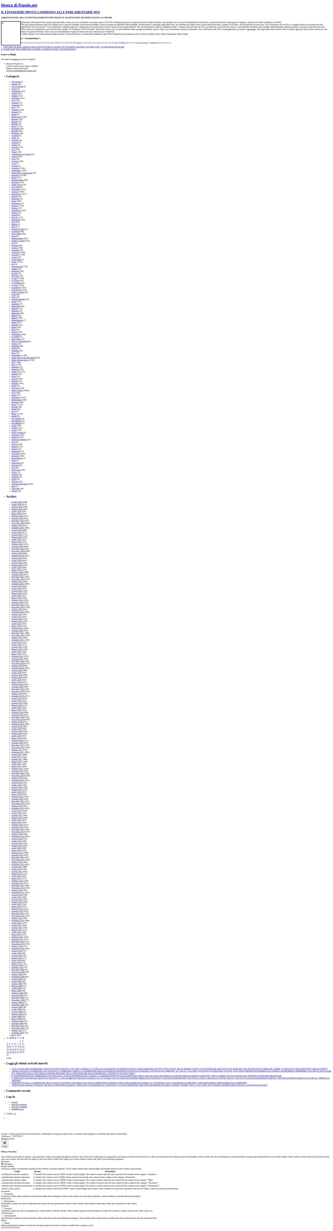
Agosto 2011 (16, 923)
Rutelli (14, 416)
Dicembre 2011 (17, 913)
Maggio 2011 (16, 930)
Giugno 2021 (16, 647)
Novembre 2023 (18, 579)
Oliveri (14, 348)
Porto (13, 376)
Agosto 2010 (16, 951)
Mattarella (15, 313)
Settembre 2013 (17, 864)
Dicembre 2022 (17, 605)
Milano (14, 318)
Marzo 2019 (16, 710)
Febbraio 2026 (17, 516)
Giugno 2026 (16, 507)
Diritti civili (16, 185)
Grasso (14, 257)
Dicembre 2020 (17, 661)
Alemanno (15, 91)
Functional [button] (5, 1191)
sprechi (14, 444)
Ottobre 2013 (16, 862)
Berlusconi (15, 117)
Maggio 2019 (17, 705)
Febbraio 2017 (17, 768)
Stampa (14, 446)
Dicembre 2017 (17, 745)
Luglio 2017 (16, 757)
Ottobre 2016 (16, 778)
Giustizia (15, 252)
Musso (14, 327)
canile (13, 138)
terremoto (15, 456)
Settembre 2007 (17, 1033)
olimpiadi (15, 346)
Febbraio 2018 (17, 740)
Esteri (13, 201)
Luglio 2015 (16, 813)
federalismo (16, 210)
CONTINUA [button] (17, 1136)
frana (13, 236)
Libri (13, 297)
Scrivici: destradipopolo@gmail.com (21, 71)
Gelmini (14, 245)
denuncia (15, 175)
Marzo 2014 (16, 850)
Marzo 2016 (16, 794)
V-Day (14, 472)
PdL (13, 365)
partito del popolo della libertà (23, 358)
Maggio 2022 (17, 621)
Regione (14, 402)
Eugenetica (16, 203)
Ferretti (14, 215)
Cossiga (14, 166)
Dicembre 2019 (17, 689)
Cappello (15, 140)
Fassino (14, 208)
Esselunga (15, 199)
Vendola (14, 477)
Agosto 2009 (16, 979)
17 (8, 1049)
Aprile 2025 (16, 539)
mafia (13, 301)
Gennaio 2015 (17, 827)
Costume (15, 168)
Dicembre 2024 (17, 549)
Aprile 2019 (16, 708)
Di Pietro (15, 182)
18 (10, 1049)
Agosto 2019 (16, 698)
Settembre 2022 (17, 612)
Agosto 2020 (16, 670)
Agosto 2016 (16, 783)
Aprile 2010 (16, 960)
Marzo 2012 (16, 906)
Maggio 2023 (17, 593)
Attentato (15, 110)
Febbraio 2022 (17, 628)
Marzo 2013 (16, 878)
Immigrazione (17, 266)
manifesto (15, 304)
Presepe (14, 381)
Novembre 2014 (18, 832)
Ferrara (14, 213)
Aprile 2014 (16, 848)
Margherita (15, 306)
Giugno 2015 (16, 815)
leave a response (142, 43)
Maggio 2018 (17, 733)
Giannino (15, 250)
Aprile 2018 (16, 736)
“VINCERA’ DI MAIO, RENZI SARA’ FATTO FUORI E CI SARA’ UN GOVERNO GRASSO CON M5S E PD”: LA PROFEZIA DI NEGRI (63, 47)
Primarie (14, 383)
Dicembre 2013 (17, 857)
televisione (15, 453)
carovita (14, 147)
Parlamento (16, 355)
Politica (14, 372)
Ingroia (14, 273)
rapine (14, 395)
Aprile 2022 (16, 624)
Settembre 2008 (17, 1005)
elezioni (14, 192)
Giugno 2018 (16, 731)
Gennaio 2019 (17, 715)
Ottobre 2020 (16, 666)
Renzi (13, 404)
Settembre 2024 (17, 556)
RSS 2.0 (123, 43)
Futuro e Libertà (18, 241)
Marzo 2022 (16, 626)
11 (10, 1046)
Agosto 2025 (16, 530)
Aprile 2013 (16, 876)
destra (13, 178)
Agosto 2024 (16, 558)
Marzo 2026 (16, 514)
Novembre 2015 (18, 804)
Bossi (13, 126)
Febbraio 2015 (17, 825)
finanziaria (15, 220)
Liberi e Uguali (17, 292)
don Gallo (15, 187)
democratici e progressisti (21, 173)
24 (8, 1052)
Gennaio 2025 (17, 546)
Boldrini (14, 124)
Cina (13, 159)
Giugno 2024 (16, 563)
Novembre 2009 (18, 972)
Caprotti (14, 142)
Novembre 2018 (18, 719)
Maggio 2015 (17, 818)
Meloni (14, 316)
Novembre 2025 (18, 523)
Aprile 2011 (16, 932)
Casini (14, 152)
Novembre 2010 (18, 944)
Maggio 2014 (17, 846)
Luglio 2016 (16, 785)
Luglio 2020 (16, 673)
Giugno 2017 (16, 759)
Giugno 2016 (16, 787)
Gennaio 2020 (17, 687)
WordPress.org (17, 1109)
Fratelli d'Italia (17, 238)
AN (13, 100)
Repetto (14, 407)
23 (23, 1049)
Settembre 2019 (17, 696)
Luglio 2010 (16, 953)
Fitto (13, 227)
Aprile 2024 (16, 567)
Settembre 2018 (17, 724)
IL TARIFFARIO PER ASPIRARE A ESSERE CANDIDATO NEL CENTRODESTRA (38, 49)
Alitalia (14, 96)
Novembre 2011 (18, 916)
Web (13, 486)
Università (15, 470)
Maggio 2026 (17, 509)
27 (15, 1052)
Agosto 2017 (16, 754)
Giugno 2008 (16, 1012)
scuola (14, 430)
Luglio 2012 (16, 897)
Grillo (79, 43)
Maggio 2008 (17, 1014)
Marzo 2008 (16, 1019)
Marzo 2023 (16, 598)
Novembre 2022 (18, 607)
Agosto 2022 (16, 614)
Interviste (15, 276)
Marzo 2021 (16, 654)
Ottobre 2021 (16, 638)
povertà (14, 379)
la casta (14, 278)
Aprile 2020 (16, 680)
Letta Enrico (16, 290)
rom (13, 411)
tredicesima (16, 463)
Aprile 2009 (16, 988)
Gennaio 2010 (17, 967)
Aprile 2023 (16, 595)
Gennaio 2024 (17, 574)
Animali (14, 103)
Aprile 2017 (16, 764)
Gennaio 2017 (17, 771)
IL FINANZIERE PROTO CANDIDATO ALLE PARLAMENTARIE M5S (50, 12)
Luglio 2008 (16, 1009)
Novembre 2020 (18, 663)
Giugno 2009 (16, 984)
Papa (13, 353)
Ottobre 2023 (16, 581)
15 (21, 1046)
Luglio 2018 (16, 729)
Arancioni (15, 105)
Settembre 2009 (17, 977)
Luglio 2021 (16, 645)
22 (21, 1049)
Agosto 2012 (16, 895)
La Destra (15, 280)
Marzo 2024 (16, 570)
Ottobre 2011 (16, 918)
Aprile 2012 (16, 904)
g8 (12, 243)
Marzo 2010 (16, 963)
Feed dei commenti (19, 1107)
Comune (14, 161)
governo (14, 255)
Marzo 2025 (16, 542)
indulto (14, 269)
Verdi (13, 479)
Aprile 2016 (16, 792)
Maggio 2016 (17, 790)
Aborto (14, 84)
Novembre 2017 (18, 747)
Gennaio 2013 (17, 883)
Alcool (14, 89)
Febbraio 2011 (17, 937)
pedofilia (15, 367)
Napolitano (16, 334)
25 (10, 1052)
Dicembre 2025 (17, 521)
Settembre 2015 (17, 808)
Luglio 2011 (16, 925)
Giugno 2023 (16, 591)
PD (12, 362)
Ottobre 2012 (16, 890)
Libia (13, 294)
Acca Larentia (17, 86)
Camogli (14, 135)
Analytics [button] (5, 1206)
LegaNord (15, 287)
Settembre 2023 (17, 584)
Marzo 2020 (16, 682)
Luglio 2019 (16, 701)
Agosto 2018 (16, 726)
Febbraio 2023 (17, 600)
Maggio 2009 (17, 986)
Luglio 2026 (16, 504)
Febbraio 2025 (17, 544)
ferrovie (14, 217)
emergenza (15, 194)
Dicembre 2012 (17, 885)
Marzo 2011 (16, 935)
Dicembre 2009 (17, 970)
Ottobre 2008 (16, 1002)
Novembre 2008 (18, 1000)
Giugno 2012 (16, 899)
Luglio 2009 (16, 981)
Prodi (13, 386)
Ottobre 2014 (16, 834)
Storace (14, 449)
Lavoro (14, 285)
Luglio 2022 (16, 617)
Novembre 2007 (18, 1028)
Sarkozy (14, 428)
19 (13, 1049)
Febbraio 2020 (17, 684)
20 (15, 1049)
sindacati (15, 437)
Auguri (14, 112)
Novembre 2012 (18, 888)
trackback (154, 43)
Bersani (14, 119)
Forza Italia (16, 234)
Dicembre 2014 (17, 829)
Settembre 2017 (17, 752)
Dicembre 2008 (17, 998)
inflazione (15, 271)
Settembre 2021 (17, 640)
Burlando (15, 133)
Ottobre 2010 (16, 946)
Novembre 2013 (18, 860)
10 (8, 1046)
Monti (13, 323)
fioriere (14, 224)
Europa (14, 206)
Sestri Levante (17, 432)
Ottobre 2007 (16, 1030)
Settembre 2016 (17, 780)
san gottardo (16, 418)
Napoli (14, 332)
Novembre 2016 (18, 776)
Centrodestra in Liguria (20, 154)
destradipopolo (17, 180)
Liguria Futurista (18, 299)
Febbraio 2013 (17, 881)
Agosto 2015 (16, 811)
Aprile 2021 (16, 652)
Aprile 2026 (16, 511)
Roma (13, 414)
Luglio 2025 (16, 532)
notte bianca (16, 339)
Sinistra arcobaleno (19, 439)
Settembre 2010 (17, 949)
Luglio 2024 (16, 560)
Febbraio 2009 (17, 993)
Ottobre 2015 (16, 806)
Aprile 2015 (16, 820)
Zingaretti (15, 489)
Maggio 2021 (17, 649)
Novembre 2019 (18, 691)
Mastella (14, 311)
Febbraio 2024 (17, 572)
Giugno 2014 (16, 843)
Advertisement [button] (7, 1213)
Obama (14, 344)
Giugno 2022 (16, 619)
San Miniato (16, 423)
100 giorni (15, 82)
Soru (13, 442)
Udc (13, 467)
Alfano (14, 93)
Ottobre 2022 (16, 609)
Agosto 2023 (16, 586)
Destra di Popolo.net (19, 5)
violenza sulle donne (19, 484)
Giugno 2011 (16, 927)
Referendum (16, 400)
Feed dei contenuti (19, 1104)
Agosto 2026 (16, 502)
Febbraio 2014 (17, 853)
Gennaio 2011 (17, 939)
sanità (13, 425)
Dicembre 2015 (17, 801)
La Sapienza (16, 283)
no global (15, 337)
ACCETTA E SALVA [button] (10, 1228)
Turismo (14, 465)
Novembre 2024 (18, 551)
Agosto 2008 (16, 1007)
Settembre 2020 (17, 668)
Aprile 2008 (16, 1016)
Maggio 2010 (17, 958)
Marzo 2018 (16, 738)
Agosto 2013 (16, 867)
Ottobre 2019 (16, 694)
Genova (14, 248)
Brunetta (14, 131)
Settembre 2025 (17, 528)
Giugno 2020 (16, 675)
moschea (15, 325)
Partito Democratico (19, 360)
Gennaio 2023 (17, 602)
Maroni (14, 308)
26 (13, 1052)
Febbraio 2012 (17, 909)
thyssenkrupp (16, 458)
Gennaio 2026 (17, 518)
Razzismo (15, 397)
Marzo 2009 (16, 991)
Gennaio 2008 (17, 1023)
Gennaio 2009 (17, 995)
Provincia (15, 388)
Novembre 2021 (18, 635)
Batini (13, 114)
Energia (14, 196)
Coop (13, 164)
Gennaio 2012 (17, 911)
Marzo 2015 (16, 822)
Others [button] (4, 1220)
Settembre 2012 (17, 892)
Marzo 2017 (16, 766)
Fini (13, 222)
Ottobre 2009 (16, 974)
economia (15, 189)
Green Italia (16, 259)
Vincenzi (15, 482)
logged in (16, 59)
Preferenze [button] (6, 1136)
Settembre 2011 (17, 920)
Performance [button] (6, 1198)
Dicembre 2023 (17, 577)
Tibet (13, 460)
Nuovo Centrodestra (19, 341)
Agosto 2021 (16, 642)
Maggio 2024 (17, 565)
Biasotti (14, 121)
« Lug (8, 1058)
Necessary (8, 1164)
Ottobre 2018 (16, 722)
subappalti (15, 451)
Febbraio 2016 (17, 797)
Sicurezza (15, 435)
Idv (12, 264)
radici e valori (17, 390)
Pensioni (14, 369)
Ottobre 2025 (16, 525)
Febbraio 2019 (17, 712)
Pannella (14, 351)
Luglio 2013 (16, 869)
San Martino (16, 421)
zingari (14, 491)
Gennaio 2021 (17, 659)
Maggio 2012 (17, 902)
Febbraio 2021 (17, 656)
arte (12, 107)
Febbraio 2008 (17, 1021)
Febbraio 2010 (17, 965)
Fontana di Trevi (18, 229)
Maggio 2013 (17, 874)
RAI (13, 393)
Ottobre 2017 (16, 750)
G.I (14, 1114)
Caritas (14, 145)
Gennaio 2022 (17, 631)
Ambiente (15, 98)
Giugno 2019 (16, 703)
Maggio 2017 (17, 761)
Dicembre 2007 (17, 1026)
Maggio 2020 (17, 677)
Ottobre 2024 (16, 553)
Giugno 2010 (16, 956)
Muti (13, 330)
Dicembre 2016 (17, 773)
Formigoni (15, 231)
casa (13, 149)
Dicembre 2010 (17, 942)
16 (23, 1046)
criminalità (15, 171)
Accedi (14, 1102)
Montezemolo (17, 320)
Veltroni (14, 475)
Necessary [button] (5, 1161)
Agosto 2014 (16, 839)
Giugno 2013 (16, 871)
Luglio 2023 (16, 588)
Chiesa (14, 156)
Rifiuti (14, 409)
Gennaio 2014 (17, 855)
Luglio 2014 (16, 841)
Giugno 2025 (16, 535)
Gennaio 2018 (17, 743)
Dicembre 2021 (17, 633)
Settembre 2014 (17, 836)
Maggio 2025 (17, 537)
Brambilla (15, 128)
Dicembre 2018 (17, 717)
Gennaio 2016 (17, 799)
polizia (14, 374)
